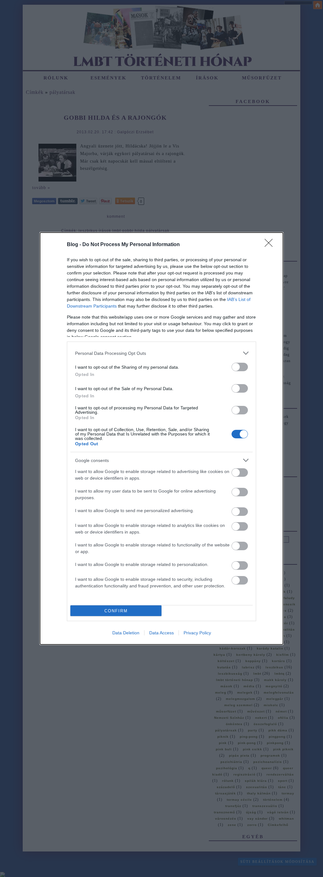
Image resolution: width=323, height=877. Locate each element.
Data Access (161, 632)
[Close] (271, 245)
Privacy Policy (197, 632)
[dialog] (161, 438)
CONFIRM (116, 611)
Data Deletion (125, 632)
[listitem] (161, 353)
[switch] (240, 367)
